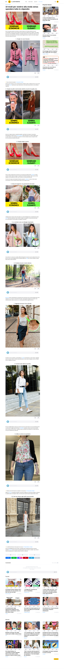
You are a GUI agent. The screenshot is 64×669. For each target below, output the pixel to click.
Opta (27, 258)
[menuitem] (26, 1)
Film (6, 635)
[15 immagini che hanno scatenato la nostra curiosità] (51, 644)
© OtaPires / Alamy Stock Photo (9, 207)
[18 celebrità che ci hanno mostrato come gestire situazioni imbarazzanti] (51, 601)
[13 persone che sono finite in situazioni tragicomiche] (51, 60)
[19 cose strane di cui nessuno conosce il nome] (51, 28)
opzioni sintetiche (20, 135)
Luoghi (6, 613)
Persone (44, 612)
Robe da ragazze (8, 4)
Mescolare (7, 297)
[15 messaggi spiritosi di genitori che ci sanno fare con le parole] (51, 44)
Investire (32, 174)
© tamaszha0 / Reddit (19, 82)
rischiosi (10, 549)
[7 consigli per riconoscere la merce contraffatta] (32, 582)
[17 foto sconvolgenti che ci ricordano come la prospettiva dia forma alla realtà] (51, 11)
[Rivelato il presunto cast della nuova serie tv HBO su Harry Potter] (13, 625)
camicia (10, 492)
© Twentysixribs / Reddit (8, 481)
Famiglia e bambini (27, 612)
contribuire (27, 179)
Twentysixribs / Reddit (30, 490)
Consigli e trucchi (26, 592)
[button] (10, 555)
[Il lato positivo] (14, 1)
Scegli (23, 357)
